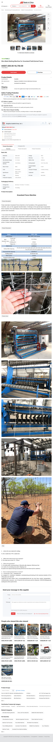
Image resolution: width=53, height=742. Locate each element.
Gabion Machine (17, 695)
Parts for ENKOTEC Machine (7, 693)
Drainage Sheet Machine (44, 698)
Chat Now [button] (40, 72)
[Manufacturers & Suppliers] (26, 2)
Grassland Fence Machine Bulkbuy (19, 729)
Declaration (41, 736)
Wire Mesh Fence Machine (32, 722)
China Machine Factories (7, 719)
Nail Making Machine (18, 693)
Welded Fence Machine (34, 726)
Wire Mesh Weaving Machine (8, 712)
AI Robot (28, 693)
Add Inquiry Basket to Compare (26, 52)
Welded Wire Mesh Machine (37, 712)
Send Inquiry (13, 72)
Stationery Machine (30, 698)
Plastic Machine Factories (37, 719)
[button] (47, 148)
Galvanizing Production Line (45, 695)
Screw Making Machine (6, 698)
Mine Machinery (17, 698)
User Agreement (34, 736)
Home (2, 10)
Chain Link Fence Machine (23, 712)
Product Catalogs (21, 690)
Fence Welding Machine (7, 726)
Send (13, 613)
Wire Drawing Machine (6, 695)
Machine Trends (5, 729)
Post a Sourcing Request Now (41, 613)
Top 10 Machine (45, 726)
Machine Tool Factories (7, 722)
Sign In (3, 139)
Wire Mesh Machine (37, 10)
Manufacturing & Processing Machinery (12, 10)
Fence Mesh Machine (19, 722)
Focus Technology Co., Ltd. (17, 736)
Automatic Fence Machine (20, 726)
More (2, 731)
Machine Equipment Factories (22, 719)
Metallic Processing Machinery (27, 10)
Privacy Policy (47, 736)
